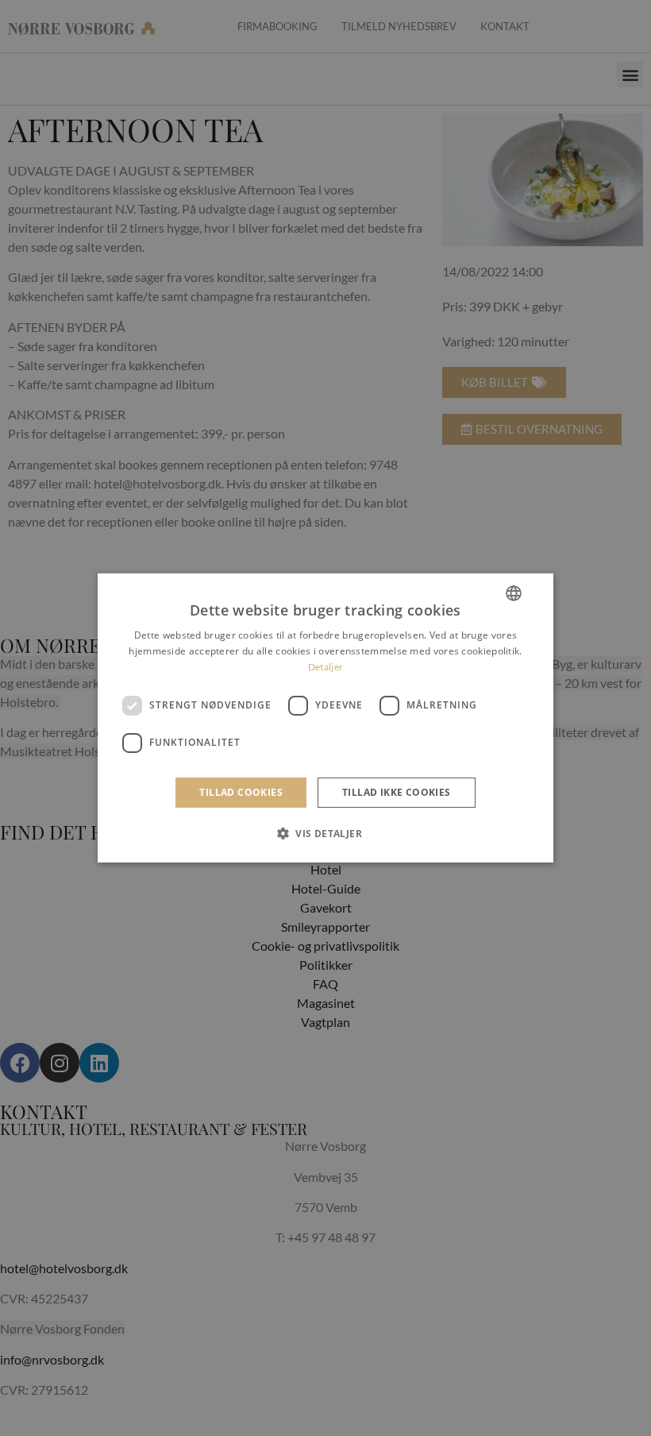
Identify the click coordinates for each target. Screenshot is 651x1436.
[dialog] (325, 718)
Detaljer (325, 667)
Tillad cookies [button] (241, 792)
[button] (325, 833)
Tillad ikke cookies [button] (396, 792)
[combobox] (514, 593)
